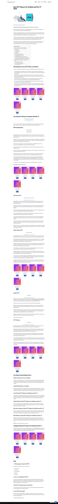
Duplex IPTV (17, 52)
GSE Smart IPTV (17, 50)
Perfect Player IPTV (18, 51)
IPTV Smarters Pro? (23, 164)
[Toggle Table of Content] (29, 46)
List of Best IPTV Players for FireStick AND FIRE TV (20, 48)
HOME (36, 1)
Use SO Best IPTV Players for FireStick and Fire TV (21, 56)
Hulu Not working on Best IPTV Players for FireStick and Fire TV (23, 58)
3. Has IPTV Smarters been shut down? (20, 63)
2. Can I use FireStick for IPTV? (19, 62)
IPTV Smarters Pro (16, 49)
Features (44, 1)
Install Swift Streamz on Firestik (19, 55)
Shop (39, 1)
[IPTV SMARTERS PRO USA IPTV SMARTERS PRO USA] (11, 2)
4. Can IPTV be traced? (18, 64)
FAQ (41, 1)
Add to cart (17, 112)
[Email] (56, 502)
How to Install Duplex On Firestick (18, 317)
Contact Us (49, 1)
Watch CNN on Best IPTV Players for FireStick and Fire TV (22, 57)
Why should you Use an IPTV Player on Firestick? (20, 47)
